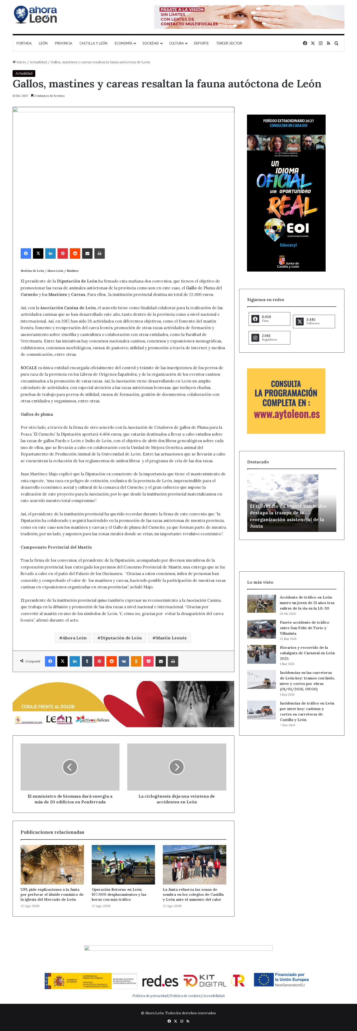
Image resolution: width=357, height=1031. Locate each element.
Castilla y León (93, 43)
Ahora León (75, 637)
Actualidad (38, 62)
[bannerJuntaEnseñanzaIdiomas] (286, 270)
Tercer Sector (229, 43)
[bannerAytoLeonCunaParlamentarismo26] (286, 432)
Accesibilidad (213, 996)
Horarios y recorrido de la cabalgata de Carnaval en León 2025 (307, 653)
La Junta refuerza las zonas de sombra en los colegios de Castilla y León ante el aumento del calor (193, 894)
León (43, 43)
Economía (123, 43)
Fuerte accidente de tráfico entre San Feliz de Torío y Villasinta (304, 628)
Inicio (21, 62)
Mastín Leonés (171, 637)
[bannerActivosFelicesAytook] (123, 703)
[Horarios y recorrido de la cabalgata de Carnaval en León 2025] (261, 654)
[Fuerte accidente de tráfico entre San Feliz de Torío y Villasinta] (261, 629)
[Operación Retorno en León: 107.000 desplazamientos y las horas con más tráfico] (123, 864)
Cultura (176, 43)
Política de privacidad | (151, 996)
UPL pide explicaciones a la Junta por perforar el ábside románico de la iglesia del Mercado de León (52, 894)
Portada (24, 43)
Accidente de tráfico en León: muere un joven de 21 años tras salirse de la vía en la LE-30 (307, 603)
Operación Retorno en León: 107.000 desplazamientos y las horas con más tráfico (119, 894)
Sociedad (150, 43)
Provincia (63, 43)
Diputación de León (121, 637)
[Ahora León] (36, 14)
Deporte (201, 43)
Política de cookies (185, 996)
